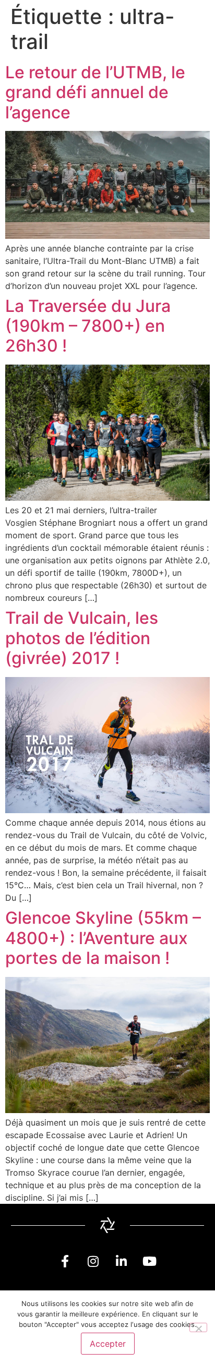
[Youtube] (149, 1261)
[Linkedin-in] (121, 1261)
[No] (198, 1327)
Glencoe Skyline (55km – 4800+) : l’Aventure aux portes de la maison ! (103, 938)
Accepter (108, 1343)
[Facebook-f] (65, 1261)
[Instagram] (93, 1261)
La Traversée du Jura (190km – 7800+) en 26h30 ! (88, 326)
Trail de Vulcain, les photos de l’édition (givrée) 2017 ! (81, 638)
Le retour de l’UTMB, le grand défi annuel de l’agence (95, 92)
